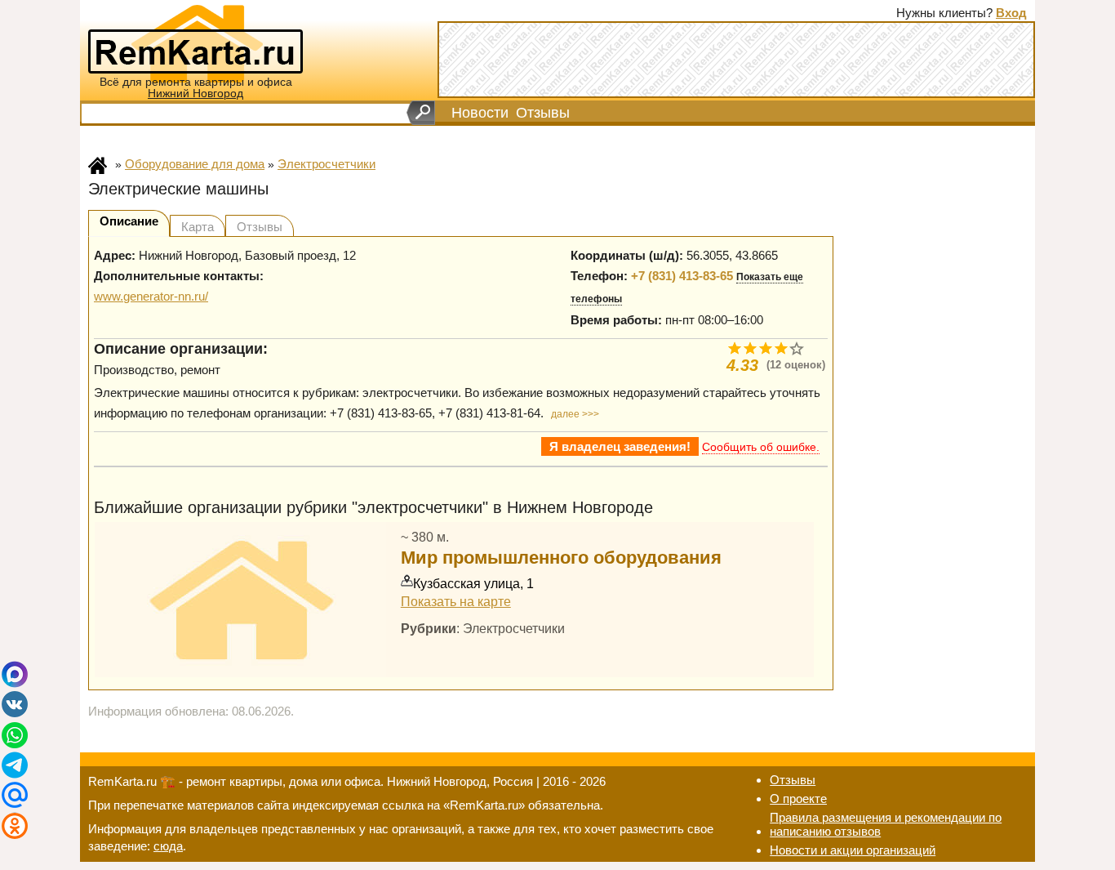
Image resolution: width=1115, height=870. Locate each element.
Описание (129, 221)
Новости (480, 113)
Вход (1011, 13)
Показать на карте (456, 601)
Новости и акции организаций (852, 850)
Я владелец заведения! (620, 446)
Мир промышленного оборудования (561, 557)
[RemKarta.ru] (195, 42)
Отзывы (543, 113)
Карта (197, 227)
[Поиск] (420, 112)
